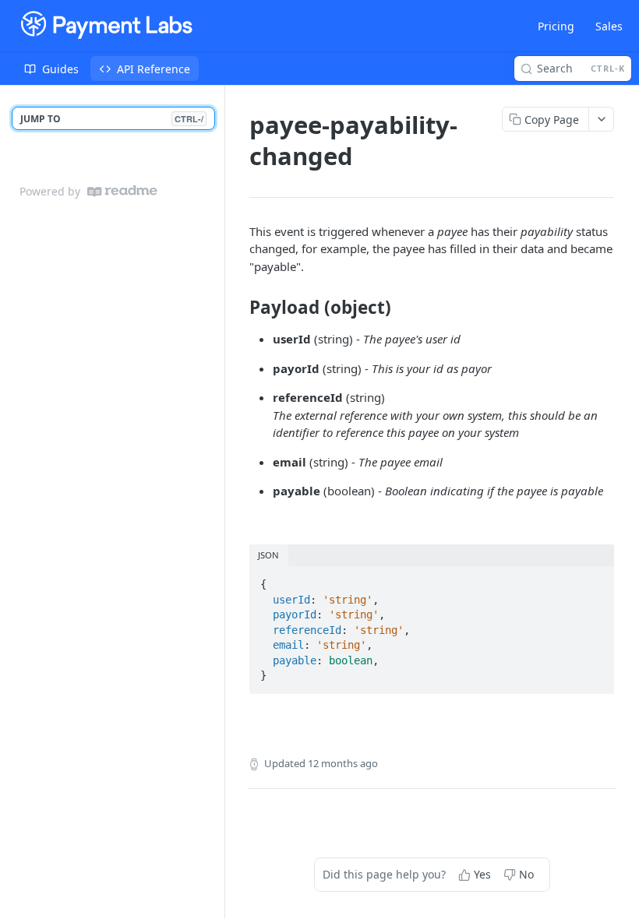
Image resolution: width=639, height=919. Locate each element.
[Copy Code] (595, 579)
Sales (609, 26)
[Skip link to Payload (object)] (238, 307)
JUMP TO (111, 118)
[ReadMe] (122, 191)
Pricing (556, 26)
